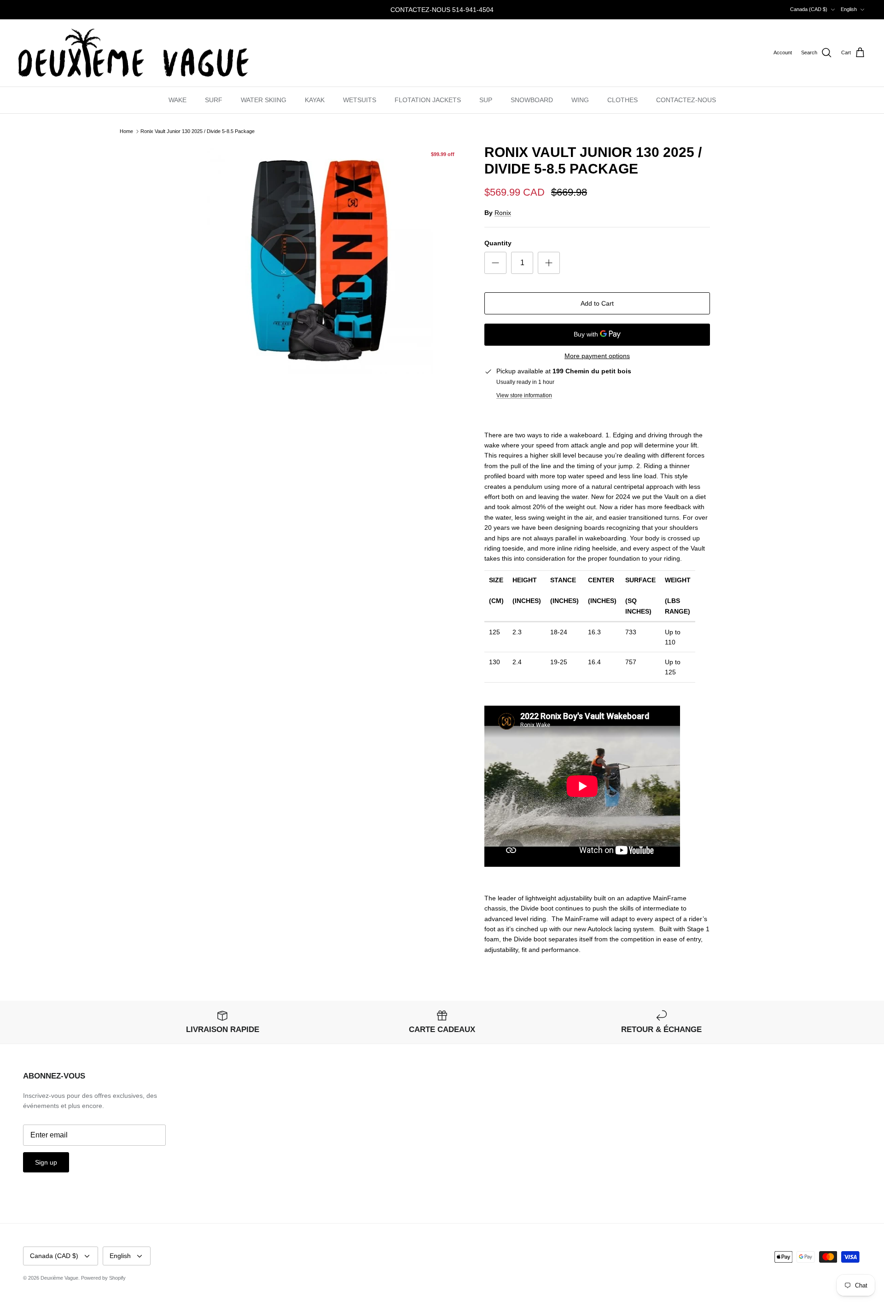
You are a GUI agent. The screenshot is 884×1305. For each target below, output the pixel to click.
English (849, 9)
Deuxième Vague (59, 1278)
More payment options (597, 356)
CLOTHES (622, 100)
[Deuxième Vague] (133, 53)
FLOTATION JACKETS (428, 100)
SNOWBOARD (532, 100)
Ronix (502, 212)
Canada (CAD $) (808, 9)
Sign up (46, 1162)
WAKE (177, 100)
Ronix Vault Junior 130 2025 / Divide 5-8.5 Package (197, 131)
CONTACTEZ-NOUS (686, 100)
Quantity (498, 243)
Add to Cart (597, 303)
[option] (319, 259)
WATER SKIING (263, 100)
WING (580, 100)
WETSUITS (359, 100)
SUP (485, 100)
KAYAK (315, 100)
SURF (213, 100)
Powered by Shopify (103, 1278)
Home (126, 131)
